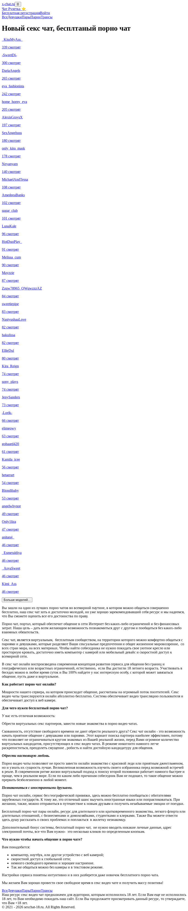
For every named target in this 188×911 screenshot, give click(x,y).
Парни (35, 17)
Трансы (47, 17)
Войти (45, 13)
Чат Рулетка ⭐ (14, 9)
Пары (26, 17)
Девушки (15, 17)
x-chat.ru (8, 4)
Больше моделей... (17, 600)
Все (5, 17)
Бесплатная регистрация (21, 13)
